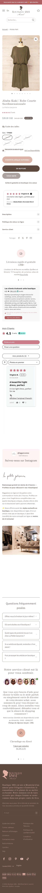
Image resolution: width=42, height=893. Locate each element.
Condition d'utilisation (28, 837)
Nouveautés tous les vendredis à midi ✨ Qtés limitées (21, 2)
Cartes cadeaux (8, 827)
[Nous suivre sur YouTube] (21, 858)
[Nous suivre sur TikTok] (27, 858)
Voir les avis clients (13, 318)
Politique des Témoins (28, 824)
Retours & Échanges (10, 831)
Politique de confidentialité (29, 831)
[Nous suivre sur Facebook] (3, 858)
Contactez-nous (8, 839)
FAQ (3, 851)
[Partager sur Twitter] (23, 238)
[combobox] (19, 19)
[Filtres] (4, 362)
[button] (6, 112)
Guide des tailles (8, 823)
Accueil (5, 29)
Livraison (5, 835)
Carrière (5, 847)
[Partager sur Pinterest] (27, 238)
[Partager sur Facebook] (19, 238)
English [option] (18, 865)
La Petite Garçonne (9, 107)
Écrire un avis (9, 342)
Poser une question (11, 347)
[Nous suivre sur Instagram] (9, 858)
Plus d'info (24, 274)
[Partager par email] (31, 238)
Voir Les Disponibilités (32, 150)
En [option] (8, 11)
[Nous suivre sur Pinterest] (15, 858)
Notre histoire (7, 843)
